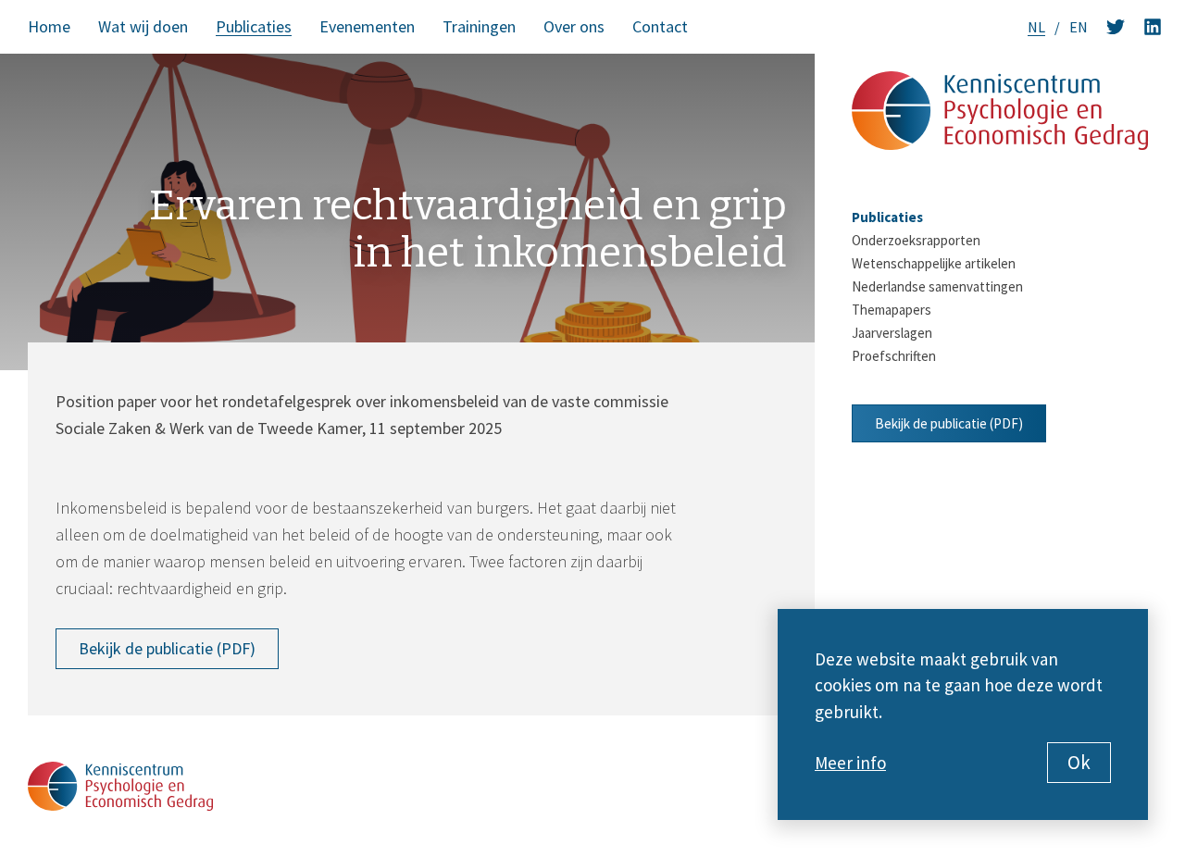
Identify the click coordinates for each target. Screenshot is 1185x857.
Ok (1079, 762)
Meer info (850, 762)
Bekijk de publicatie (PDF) (167, 648)
